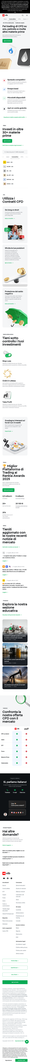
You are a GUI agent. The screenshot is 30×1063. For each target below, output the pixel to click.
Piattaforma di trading (20, 917)
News (17, 928)
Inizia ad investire (8, 490)
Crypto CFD (26, 19)
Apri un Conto (7, 41)
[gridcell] (17, 734)
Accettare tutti (21, 1060)
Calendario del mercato (20, 895)
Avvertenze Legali (21, 944)
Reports (18, 931)
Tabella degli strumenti (6, 909)
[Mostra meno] (15, 12)
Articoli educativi (20, 885)
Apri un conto (7, 141)
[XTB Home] (4, 15)
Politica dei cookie (21, 950)
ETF (3, 891)
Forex (4, 898)
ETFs (19, 19)
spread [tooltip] (11, 83)
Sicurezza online (20, 902)
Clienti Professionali (8, 914)
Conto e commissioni (6, 905)
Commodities (12, 19)
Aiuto (17, 899)
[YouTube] (4, 878)
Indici (3, 901)
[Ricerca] (22, 15)
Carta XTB (5, 931)
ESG (17, 937)
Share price (19, 934)
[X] (11, 878)
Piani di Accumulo (7, 921)
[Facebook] (7, 878)
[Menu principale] (27, 15)
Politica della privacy (21, 947)
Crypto (4, 894)
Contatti (18, 921)
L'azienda (18, 910)
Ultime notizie (19, 953)
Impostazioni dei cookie (21, 1041)
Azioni (5, 19)
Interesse (4, 924)
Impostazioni (8, 1060)
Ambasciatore (20, 913)
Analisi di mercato (21, 888)
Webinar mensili (20, 891)
